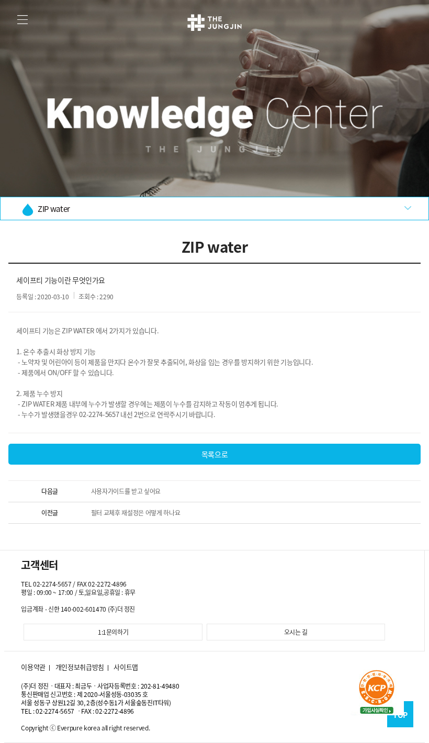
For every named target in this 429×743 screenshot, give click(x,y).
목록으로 (214, 454)
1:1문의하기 (113, 632)
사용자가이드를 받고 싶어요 (126, 491)
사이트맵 (126, 667)
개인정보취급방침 (79, 667)
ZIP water (54, 209)
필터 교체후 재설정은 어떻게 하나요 (135, 512)
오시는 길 (296, 632)
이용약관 (33, 667)
